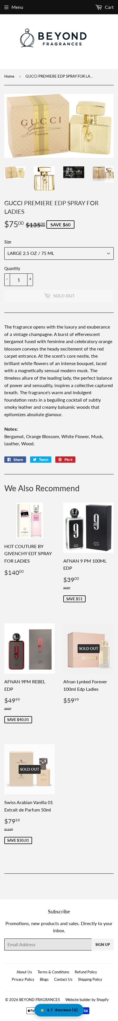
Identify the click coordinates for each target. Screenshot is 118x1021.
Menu (17, 7)
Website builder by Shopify (87, 999)
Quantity (12, 268)
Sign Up (102, 944)
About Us (24, 972)
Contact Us (63, 979)
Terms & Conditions (53, 972)
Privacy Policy (23, 979)
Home (9, 76)
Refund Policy (86, 972)
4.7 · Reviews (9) (62, 1010)
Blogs (44, 979)
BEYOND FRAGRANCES (39, 999)
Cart (109, 7)
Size (7, 241)
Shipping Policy (90, 979)
